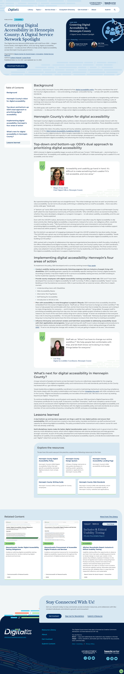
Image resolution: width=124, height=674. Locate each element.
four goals (92, 265)
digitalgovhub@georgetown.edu (15, 637)
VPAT (37, 327)
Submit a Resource (95, 616)
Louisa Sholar (26, 58)
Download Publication (16, 66)
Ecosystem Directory (67, 10)
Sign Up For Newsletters (74, 616)
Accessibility (19, 19)
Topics (38, 10)
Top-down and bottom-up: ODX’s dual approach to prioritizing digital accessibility (18, 111)
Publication (8, 19)
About (94, 10)
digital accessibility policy (85, 89)
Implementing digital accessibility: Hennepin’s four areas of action (17, 123)
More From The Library (109, 516)
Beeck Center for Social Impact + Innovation (28, 54)
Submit (108, 10)
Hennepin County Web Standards (92, 482)
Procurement (48, 543)
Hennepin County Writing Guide (51, 482)
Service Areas (50, 10)
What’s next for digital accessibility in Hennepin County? (17, 134)
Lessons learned (13, 143)
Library (30, 10)
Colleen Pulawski (16, 58)
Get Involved (82, 10)
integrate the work (92, 391)
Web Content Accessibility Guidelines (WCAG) (63, 131)
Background (12, 93)
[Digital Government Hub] (13, 9)
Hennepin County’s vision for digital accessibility (17, 100)
